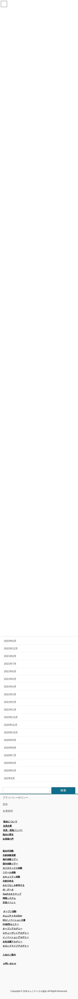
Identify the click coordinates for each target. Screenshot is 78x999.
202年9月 (9, 778)
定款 (5, 804)
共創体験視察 (9, 855)
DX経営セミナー (11, 924)
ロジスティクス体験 (12, 868)
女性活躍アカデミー (12, 941)
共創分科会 (8, 881)
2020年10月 (11, 732)
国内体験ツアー (10, 863)
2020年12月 (11, 717)
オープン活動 (9, 911)
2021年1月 (10, 709)
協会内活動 (8, 851)
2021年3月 (10, 694)
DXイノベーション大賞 (14, 920)
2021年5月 (10, 678)
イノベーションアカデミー (16, 937)
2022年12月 (11, 648)
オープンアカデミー (12, 928)
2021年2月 (10, 702)
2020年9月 (10, 740)
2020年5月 (10, 770)
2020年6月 (10, 762)
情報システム (9, 898)
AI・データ (8, 889)
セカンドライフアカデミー (16, 946)
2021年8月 (10, 656)
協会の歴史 (8, 834)
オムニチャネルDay (12, 915)
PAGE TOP (72, 966)
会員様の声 (8, 839)
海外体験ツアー (10, 859)
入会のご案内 (9, 954)
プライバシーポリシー (15, 797)
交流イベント (9, 902)
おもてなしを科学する (13, 885)
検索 (63, 790)
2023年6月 (10, 640)
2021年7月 (10, 663)
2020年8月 (10, 747)
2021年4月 (10, 686)
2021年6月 (10, 671)
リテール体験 (9, 872)
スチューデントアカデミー (16, 933)
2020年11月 (10, 724)
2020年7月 (10, 755)
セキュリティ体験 (11, 877)
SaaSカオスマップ (12, 894)
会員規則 (8, 811)
